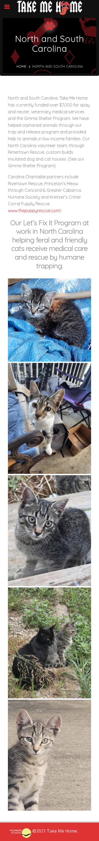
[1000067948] (49, 320)
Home (21, 66)
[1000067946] (49, 755)
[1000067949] (49, 530)
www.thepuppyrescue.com (34, 210)
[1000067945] (49, 418)
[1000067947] (49, 642)
